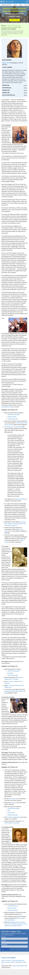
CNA (8, 810)
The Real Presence (12, 906)
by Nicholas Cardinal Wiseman (14, 691)
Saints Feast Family (12, 675)
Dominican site (13, 798)
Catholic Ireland (11, 416)
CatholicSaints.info (6, 407)
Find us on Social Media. (8, 958)
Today (15, 4)
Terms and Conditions (17, 960)
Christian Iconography (13, 817)
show (25, 85)
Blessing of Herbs (21, 499)
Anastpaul (10, 673)
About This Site (5, 960)
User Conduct (10, 962)
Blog (21, 4)
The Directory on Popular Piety (13, 427)
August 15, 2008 (6, 63)
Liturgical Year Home (6, 4)
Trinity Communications (18, 966)
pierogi (12, 802)
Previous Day (10, 25)
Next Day (17, 25)
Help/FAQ (18, 962)
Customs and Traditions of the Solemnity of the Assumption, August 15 (15, 523)
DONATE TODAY (15, 20)
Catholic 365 (10, 813)
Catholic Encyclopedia (13, 414)
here (21, 914)
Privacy (3, 962)
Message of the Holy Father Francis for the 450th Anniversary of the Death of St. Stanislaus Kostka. (15, 923)
